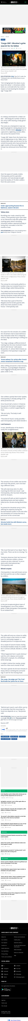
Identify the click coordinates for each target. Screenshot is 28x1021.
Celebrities (3, 797)
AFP (14, 48)
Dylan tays (22, 736)
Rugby (2, 805)
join (2, 232)
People (2, 820)
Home (2, 36)
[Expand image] (26, 52)
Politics (2, 827)
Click (12, 76)
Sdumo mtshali (5, 736)
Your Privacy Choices (16, 1020)
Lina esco (14, 738)
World (7, 36)
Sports (2, 846)
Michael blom (14, 736)
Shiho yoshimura (5, 738)
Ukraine (18, 130)
